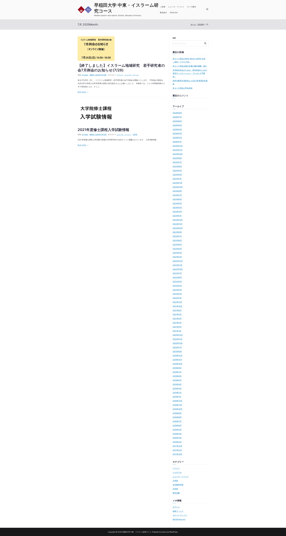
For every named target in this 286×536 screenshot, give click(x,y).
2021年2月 (177, 327)
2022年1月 (177, 298)
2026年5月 (177, 125)
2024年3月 (177, 211)
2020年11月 (177, 339)
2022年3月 (177, 290)
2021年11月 (177, 302)
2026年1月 (177, 142)
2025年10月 (178, 154)
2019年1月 (177, 397)
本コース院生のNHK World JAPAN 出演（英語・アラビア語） (189, 60)
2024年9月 (177, 191)
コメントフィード (180, 515)
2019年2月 (177, 392)
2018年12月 (177, 401)
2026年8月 (177, 113)
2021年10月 (177, 306)
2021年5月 (177, 314)
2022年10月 (178, 269)
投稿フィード (178, 511)
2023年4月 (177, 249)
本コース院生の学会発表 (182, 88)
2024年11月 (177, 183)
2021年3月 (177, 323)
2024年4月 (177, 207)
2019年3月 (177, 388)
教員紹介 (163, 12)
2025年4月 (177, 174)
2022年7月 (177, 273)
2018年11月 (177, 405)
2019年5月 (177, 380)
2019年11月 (177, 360)
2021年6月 (177, 310)
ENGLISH (174, 12)
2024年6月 (177, 199)
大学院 (134, 134)
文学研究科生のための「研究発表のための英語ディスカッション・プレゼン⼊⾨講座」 (190, 73)
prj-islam (85, 75)
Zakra (163, 532)
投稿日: (97, 75)
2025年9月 (177, 158)
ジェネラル (177, 472)
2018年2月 (177, 442)
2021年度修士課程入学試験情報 (103, 130)
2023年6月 (177, 240)
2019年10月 (177, 364)
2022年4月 (177, 286)
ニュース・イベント (176, 7)
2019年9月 (177, 368)
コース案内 (191, 7)
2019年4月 (177, 384)
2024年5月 (177, 203)
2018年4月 (177, 434)
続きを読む (82, 92)
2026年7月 (177, 117)
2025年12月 (178, 146)
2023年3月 (177, 253)
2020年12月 (178, 335)
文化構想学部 (178, 485)
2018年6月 (177, 425)
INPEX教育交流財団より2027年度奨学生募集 (190, 82)
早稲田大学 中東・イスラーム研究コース (136, 532)
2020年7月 (177, 347)
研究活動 (176, 493)
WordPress (174, 532)
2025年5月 (177, 170)
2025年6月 (177, 166)
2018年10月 (177, 409)
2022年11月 (177, 265)
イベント (120, 75)
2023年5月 (177, 244)
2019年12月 (177, 355)
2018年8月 (177, 417)
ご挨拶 (162, 7)
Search (205, 43)
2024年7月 (177, 195)
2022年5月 (177, 281)
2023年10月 (178, 228)
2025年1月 (177, 179)
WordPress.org (179, 519)
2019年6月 (177, 376)
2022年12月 (178, 261)
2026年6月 (177, 121)
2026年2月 (177, 137)
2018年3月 (177, 438)
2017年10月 (177, 454)
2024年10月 (178, 187)
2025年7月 (177, 162)
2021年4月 (177, 318)
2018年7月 (177, 421)
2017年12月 (177, 446)
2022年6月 (177, 277)
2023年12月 (178, 220)
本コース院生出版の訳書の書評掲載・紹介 (190, 66)
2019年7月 (177, 372)
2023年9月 (177, 232)
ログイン (176, 507)
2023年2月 (177, 257)
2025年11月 (177, 150)
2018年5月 (177, 429)
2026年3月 (177, 133)
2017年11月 (177, 450)
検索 (174, 38)
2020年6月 (177, 351)
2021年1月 (177, 331)
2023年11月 (177, 224)
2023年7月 (177, 236)
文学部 (175, 489)
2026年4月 (177, 129)
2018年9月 (177, 413)
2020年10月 (178, 343)
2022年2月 (177, 294)
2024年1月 (177, 216)
